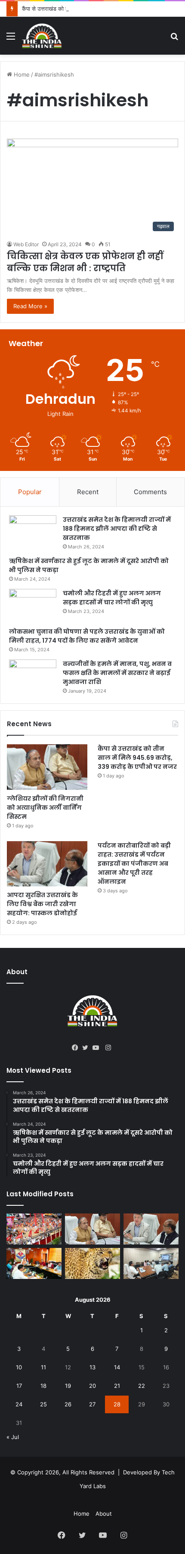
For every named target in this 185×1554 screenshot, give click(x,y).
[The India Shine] (42, 36)
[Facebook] (77, 1048)
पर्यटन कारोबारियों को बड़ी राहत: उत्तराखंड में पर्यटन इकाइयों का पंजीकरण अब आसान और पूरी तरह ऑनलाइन (134, 863)
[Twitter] (87, 1048)
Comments (150, 492)
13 (92, 1367)
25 (43, 1404)
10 (19, 1367)
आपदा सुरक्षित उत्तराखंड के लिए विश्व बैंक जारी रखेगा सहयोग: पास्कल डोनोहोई (42, 904)
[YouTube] (97, 1048)
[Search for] (174, 39)
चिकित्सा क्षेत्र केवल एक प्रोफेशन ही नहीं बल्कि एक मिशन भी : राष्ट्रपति (85, 262)
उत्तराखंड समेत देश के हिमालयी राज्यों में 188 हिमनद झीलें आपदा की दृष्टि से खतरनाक (117, 528)
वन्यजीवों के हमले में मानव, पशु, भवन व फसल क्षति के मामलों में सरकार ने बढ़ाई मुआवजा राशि (117, 672)
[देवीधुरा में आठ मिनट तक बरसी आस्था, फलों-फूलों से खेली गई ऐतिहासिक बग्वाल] (34, 1228)
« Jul (12, 1436)
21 (117, 1385)
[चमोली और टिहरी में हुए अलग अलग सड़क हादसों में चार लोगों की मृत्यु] (32, 605)
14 (117, 1367)
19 (68, 1385)
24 (18, 1404)
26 (68, 1404)
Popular (30, 492)
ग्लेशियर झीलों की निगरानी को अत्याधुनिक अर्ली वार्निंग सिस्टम (45, 807)
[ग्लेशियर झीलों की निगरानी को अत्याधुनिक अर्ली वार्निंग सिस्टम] (47, 767)
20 (92, 1385)
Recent (88, 492)
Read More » (30, 306)
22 (141, 1385)
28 (117, 1404)
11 (43, 1367)
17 (19, 1385)
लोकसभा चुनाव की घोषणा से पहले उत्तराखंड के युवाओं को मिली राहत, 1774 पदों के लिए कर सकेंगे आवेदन (87, 636)
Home (21, 74)
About (104, 1513)
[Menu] (10, 39)
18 (43, 1385)
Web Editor (26, 244)
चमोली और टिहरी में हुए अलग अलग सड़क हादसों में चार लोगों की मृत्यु (112, 598)
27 (92, 1404)
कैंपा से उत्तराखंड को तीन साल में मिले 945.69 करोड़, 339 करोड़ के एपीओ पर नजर (137, 757)
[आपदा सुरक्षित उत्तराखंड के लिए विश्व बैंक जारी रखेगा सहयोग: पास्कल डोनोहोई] (47, 864)
